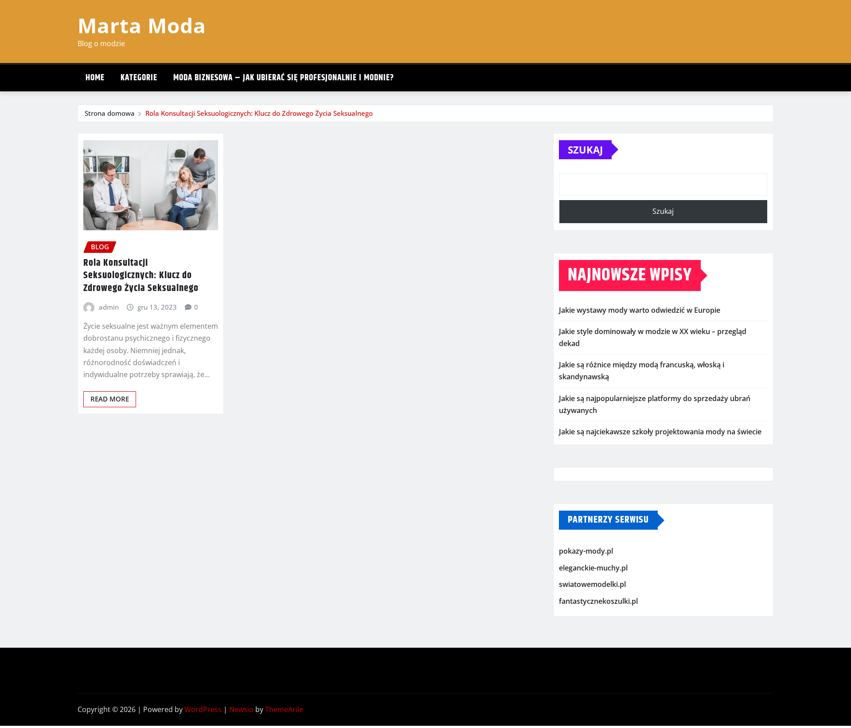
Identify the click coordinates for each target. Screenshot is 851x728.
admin (109, 307)
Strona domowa (110, 113)
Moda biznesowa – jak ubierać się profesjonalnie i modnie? (283, 77)
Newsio (241, 709)
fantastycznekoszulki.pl (598, 601)
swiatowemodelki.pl (592, 584)
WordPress (203, 709)
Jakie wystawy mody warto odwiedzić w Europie (639, 310)
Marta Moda (142, 25)
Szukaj (585, 149)
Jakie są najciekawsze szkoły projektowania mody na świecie (660, 432)
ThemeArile (284, 709)
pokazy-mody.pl (586, 551)
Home (95, 77)
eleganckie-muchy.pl (593, 568)
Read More (109, 398)
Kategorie (139, 77)
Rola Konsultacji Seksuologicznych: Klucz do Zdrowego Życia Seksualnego (259, 113)
